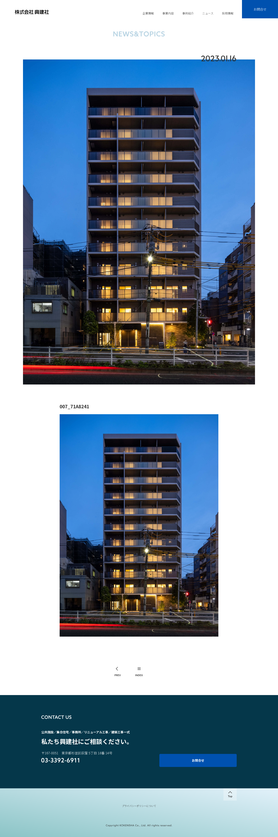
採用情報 (227, 13)
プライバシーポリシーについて (139, 806)
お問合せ (260, 9)
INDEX (139, 672)
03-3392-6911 (60, 760)
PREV (118, 672)
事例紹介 (188, 13)
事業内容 (168, 13)
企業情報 (148, 13)
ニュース (207, 13)
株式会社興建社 (32, 12)
